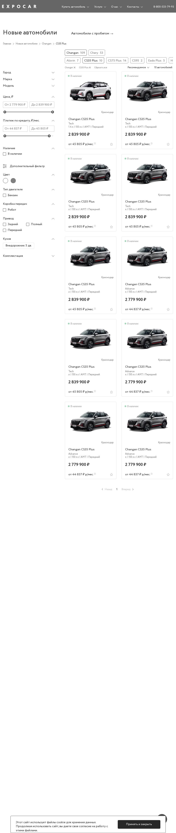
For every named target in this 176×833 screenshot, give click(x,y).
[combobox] (28, 72)
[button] (28, 97)
